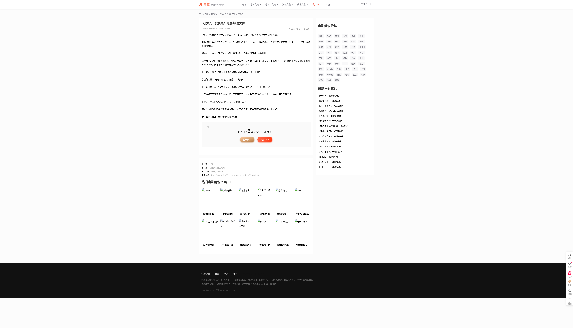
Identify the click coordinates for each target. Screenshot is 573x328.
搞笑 (321, 74)
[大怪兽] (210, 199)
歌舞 (337, 80)
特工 (321, 63)
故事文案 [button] (301, 4)
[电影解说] (205, 4)
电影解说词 (252, 280)
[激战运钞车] (228, 199)
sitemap (246, 273)
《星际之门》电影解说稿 (329, 167)
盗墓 (345, 52)
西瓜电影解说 (289, 280)
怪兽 (363, 69)
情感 (321, 69)
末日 (345, 63)
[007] (303, 199)
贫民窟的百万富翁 (217, 168)
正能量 (362, 47)
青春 (353, 58)
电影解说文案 (210, 14)
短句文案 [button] (286, 4)
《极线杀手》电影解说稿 (329, 162)
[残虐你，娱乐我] (228, 230)
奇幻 (337, 41)
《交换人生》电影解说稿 (329, 146)
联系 (226, 273)
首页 (244, 4)
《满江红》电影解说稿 (328, 157)
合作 (235, 273)
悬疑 (345, 36)
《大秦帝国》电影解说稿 (329, 141)
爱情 (361, 41)
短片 (339, 69)
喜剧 (329, 41)
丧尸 (353, 52)
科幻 (321, 36)
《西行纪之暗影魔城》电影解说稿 (333, 126)
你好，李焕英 (224, 28)
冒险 (345, 41)
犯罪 (329, 47)
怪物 (347, 74)
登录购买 (247, 139)
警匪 (361, 58)
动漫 (363, 74)
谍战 (361, 52)
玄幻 (321, 58)
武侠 (337, 36)
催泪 (329, 52)
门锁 (211, 164)
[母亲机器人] (303, 230)
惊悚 (353, 41)
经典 (353, 63)
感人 (337, 52)
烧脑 (337, 63)
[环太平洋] (247, 199)
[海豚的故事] (284, 230)
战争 (321, 41)
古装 (321, 52)
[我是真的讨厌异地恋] (247, 230)
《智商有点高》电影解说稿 (330, 131)
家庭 (361, 63)
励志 (345, 47)
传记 (355, 69)
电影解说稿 (263, 280)
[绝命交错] (284, 199)
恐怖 (321, 47)
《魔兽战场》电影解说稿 (329, 101)
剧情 (337, 47)
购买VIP (316, 4)
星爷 (329, 58)
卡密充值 (328, 4)
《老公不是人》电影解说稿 (330, 106)
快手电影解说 (303, 280)
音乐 (321, 80)
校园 (345, 58)
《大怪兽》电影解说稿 (328, 96)
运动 (329, 80)
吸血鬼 (330, 74)
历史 (339, 74)
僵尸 (337, 58)
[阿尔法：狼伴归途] (266, 199)
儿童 (347, 69)
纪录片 (330, 69)
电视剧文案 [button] (270, 4)
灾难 (329, 36)
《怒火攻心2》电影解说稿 (330, 121)
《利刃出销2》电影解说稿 (330, 151)
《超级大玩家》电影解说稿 (330, 111)
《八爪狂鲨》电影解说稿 (329, 116)
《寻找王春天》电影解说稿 (330, 136)
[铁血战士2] (266, 230)
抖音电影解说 (276, 280)
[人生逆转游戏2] (210, 230)
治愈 (353, 47)
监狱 (355, 74)
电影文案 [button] (254, 4)
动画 (353, 36)
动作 (361, 36)
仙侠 (329, 63)
